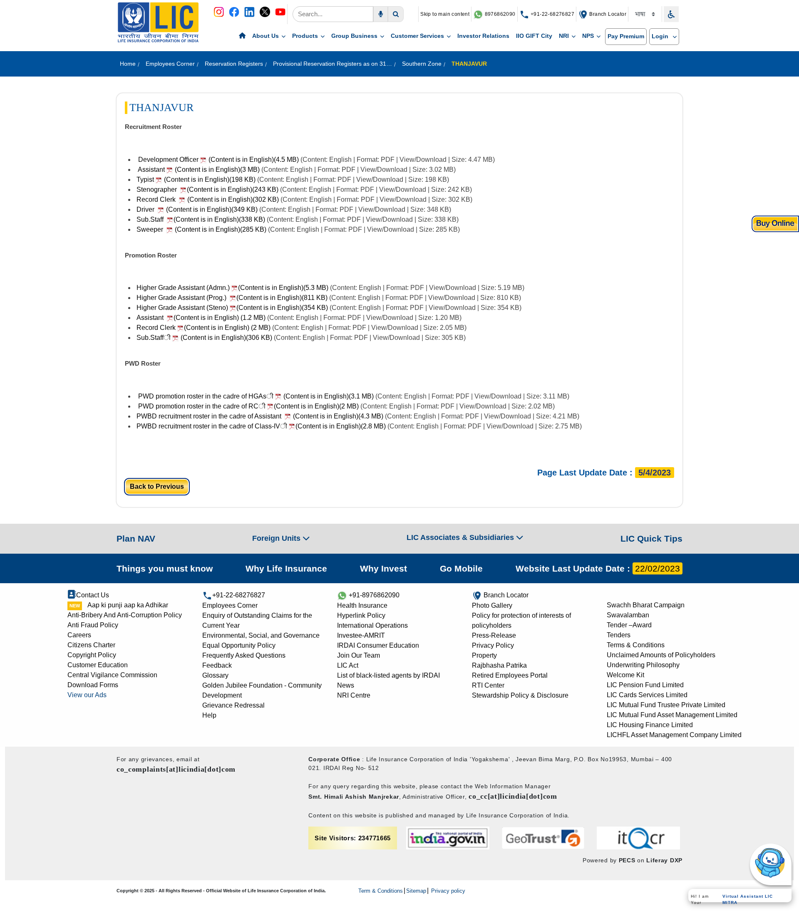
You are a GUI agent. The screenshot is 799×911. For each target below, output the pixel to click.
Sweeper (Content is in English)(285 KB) (201, 229)
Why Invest (383, 568)
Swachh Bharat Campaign (646, 605)
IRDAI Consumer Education (378, 645)
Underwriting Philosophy (643, 664)
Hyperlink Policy (361, 615)
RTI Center (488, 685)
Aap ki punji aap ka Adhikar (127, 605)
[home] (242, 36)
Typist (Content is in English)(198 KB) (195, 179)
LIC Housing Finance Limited (650, 724)
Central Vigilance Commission (112, 674)
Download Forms (92, 684)
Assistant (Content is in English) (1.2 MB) (201, 317)
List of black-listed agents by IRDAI (388, 675)
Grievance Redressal (233, 705)
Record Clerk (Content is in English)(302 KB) (207, 199)
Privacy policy (447, 891)
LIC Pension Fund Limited (645, 684)
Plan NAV (136, 538)
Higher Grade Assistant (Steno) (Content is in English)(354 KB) (233, 307)
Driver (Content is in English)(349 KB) (197, 209)
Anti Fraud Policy (92, 625)
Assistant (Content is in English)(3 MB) (198, 169)
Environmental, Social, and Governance (261, 635)
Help (209, 715)
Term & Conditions (380, 891)
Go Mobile (461, 568)
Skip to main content (444, 14)
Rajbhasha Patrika (499, 665)
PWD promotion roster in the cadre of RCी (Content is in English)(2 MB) (248, 406)
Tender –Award (629, 625)
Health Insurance (362, 605)
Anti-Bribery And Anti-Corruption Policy (124, 615)
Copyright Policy (91, 654)
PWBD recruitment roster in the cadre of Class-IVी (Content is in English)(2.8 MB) (261, 426)
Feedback (217, 665)
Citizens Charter (91, 645)
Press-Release (494, 635)
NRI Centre (353, 695)
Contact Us (92, 595)
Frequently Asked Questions (243, 655)
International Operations (372, 625)
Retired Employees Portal (510, 675)
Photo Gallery (492, 605)
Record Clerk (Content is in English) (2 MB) (203, 327)
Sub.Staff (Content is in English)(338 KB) (201, 219)
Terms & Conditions (636, 645)
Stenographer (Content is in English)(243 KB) (208, 189)
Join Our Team (358, 655)
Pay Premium (626, 36)
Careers (79, 635)
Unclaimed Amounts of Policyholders (661, 654)
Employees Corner (230, 605)
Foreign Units (277, 538)
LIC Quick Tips (651, 538)
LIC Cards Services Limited (647, 694)
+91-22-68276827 (551, 14)
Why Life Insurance (286, 568)
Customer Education (97, 664)
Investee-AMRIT (361, 635)
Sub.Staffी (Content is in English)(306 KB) (204, 337)
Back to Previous (157, 486)
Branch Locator (607, 14)
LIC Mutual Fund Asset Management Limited (672, 714)
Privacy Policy (493, 645)
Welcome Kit (625, 674)
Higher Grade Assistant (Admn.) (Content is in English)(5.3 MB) (233, 287)
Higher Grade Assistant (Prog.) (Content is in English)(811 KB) (232, 297)
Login (661, 36)
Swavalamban (628, 615)
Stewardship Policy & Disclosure (520, 695)
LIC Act (347, 665)
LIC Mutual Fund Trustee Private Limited (666, 704)
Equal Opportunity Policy (238, 645)
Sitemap (416, 891)
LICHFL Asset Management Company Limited (674, 734)
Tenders (618, 635)
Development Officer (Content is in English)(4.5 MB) (217, 159)
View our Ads (87, 694)
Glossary (215, 675)
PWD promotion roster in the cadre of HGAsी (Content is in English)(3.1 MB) (255, 396)
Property (484, 655)
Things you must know (165, 568)
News (345, 685)
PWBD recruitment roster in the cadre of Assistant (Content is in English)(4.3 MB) (259, 416)
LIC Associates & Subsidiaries (461, 537)
